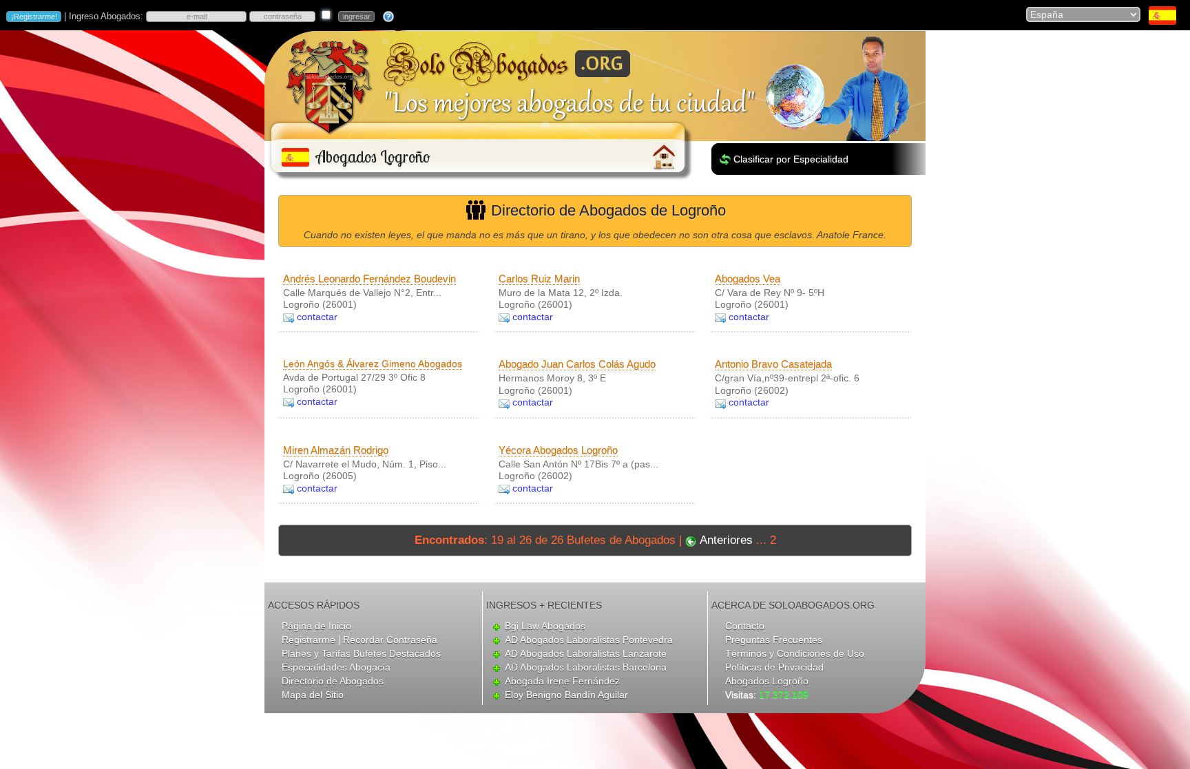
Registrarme (308, 639)
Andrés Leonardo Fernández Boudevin (369, 278)
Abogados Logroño (766, 680)
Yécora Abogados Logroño (558, 450)
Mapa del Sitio (313, 694)
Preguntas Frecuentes (773, 639)
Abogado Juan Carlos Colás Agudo (577, 364)
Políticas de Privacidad (774, 667)
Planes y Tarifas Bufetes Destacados (361, 653)
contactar (317, 316)
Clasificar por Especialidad (790, 159)
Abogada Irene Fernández (562, 680)
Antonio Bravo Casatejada (773, 364)
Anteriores (726, 540)
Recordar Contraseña (390, 639)
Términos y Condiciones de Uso (794, 653)
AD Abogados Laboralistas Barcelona (586, 667)
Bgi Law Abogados (545, 625)
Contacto (744, 625)
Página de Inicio (316, 625)
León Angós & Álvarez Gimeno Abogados (372, 363)
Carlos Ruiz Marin (539, 278)
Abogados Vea (747, 278)
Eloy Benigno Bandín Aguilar (566, 694)
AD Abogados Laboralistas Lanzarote (586, 653)
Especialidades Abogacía (336, 667)
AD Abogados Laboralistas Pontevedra (589, 639)
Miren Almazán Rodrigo (335, 450)
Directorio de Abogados (333, 680)
